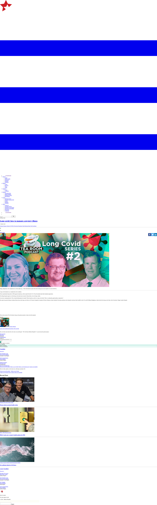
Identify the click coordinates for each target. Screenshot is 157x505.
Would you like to (3, 362)
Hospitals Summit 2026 (9, 199)
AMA (6, 187)
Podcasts (6, 181)
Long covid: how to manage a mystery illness (18, 221)
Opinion (4, 188)
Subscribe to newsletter (9, 208)
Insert (13, 504)
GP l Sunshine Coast (4, 353)
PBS (4, 432)
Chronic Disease (3, 226)
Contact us (7, 210)
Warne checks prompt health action (9, 405)
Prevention (6, 402)
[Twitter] (152, 234)
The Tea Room (33, 226)
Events (3, 197)
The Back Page (8, 193)
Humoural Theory (8, 195)
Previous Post (2, 333)
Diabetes (2, 402)
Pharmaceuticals (8, 432)
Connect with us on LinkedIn (16, 372)
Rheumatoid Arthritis (16, 462)
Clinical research (3, 462)
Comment (7, 191)
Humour (4, 192)
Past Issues (7, 209)
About (3, 204)
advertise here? (3, 363)
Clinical (3, 176)
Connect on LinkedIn (33, 366)
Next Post (2, 335)
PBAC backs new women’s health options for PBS (12, 435)
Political (4, 183)
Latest (6, 177)
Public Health (7, 178)
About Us (7, 205)
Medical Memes (8, 194)
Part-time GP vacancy (4, 473)
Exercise (16, 226)
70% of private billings (4, 354)
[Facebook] (149, 234)
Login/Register (8, 175)
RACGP (6, 185)
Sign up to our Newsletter (5, 366)
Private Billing (3, 359)
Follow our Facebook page (24, 366)
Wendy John (2, 232)
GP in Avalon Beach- (4, 358)
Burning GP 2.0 (8, 198)
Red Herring (7, 196)
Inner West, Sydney (4, 474)
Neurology (20, 226)
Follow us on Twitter (14, 366)
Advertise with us (8, 206)
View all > (2, 351)
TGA (6, 186)
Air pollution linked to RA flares (8, 465)
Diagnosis (7, 180)
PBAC (1, 432)
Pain (24, 226)
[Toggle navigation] (1, 16)
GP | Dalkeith (2, 482)
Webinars (7, 182)
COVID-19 (12, 226)
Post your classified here (4, 365)
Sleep (29, 226)
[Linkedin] (155, 234)
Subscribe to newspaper (9, 207)
